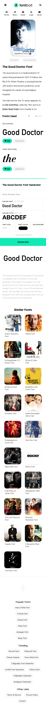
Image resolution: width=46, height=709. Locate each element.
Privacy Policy (32, 695)
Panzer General (13, 657)
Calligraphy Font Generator (22, 663)
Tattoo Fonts (34, 670)
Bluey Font (22, 638)
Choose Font (7, 201)
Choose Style (7, 213)
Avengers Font (22, 632)
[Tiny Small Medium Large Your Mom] (7, 227)
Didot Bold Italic (10, 109)
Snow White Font (31, 657)
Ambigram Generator (22, 682)
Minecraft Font (30, 651)
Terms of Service (14, 695)
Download (14, 60)
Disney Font (22, 620)
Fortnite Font (22, 614)
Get (8, 141)
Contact (22, 701)
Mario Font (22, 626)
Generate (19, 141)
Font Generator (30, 60)
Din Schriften (11, 105)
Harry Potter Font (22, 608)
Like (39, 116)
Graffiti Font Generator (14, 670)
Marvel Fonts (13, 651)
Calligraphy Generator (22, 676)
